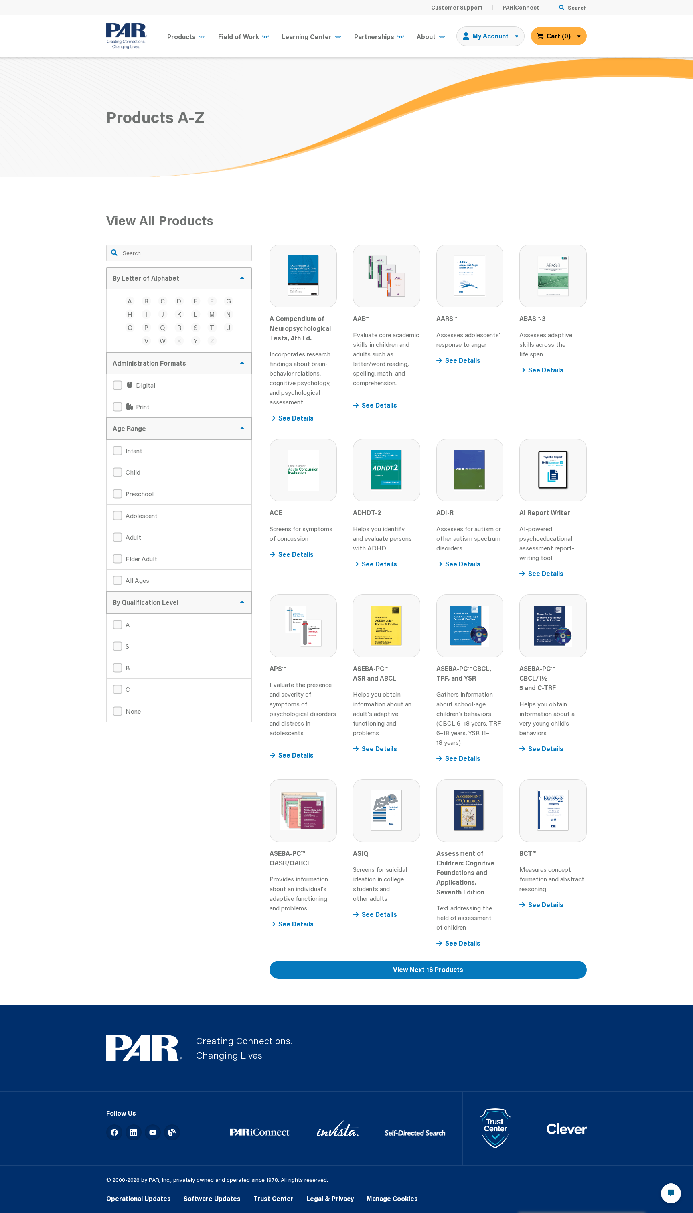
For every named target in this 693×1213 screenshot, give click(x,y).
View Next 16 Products (428, 969)
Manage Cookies (392, 1198)
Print (142, 406)
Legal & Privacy (330, 1198)
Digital (144, 385)
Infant (134, 450)
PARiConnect (521, 7)
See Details (296, 418)
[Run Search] (114, 252)
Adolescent (142, 515)
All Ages (137, 580)
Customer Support (457, 7)
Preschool (140, 493)
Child (133, 472)
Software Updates (212, 1198)
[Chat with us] (671, 1193)
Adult (133, 537)
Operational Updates (138, 1198)
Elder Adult (141, 558)
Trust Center (273, 1198)
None (133, 711)
